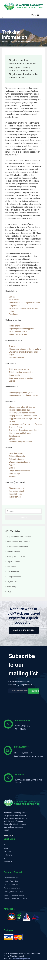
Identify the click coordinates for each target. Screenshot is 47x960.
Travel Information (11, 885)
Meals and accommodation (17, 547)
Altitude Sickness (13, 552)
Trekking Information (11, 878)
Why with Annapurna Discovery (19, 537)
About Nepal (11, 567)
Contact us (8, 862)
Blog (5, 858)
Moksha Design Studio (21, 959)
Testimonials (8, 855)
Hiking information (14, 577)
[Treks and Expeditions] (23, 6)
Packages (7, 851)
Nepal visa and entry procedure (18, 542)
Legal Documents (13, 562)
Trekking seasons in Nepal (17, 557)
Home (6, 844)
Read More (8, 836)
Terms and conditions (12, 888)
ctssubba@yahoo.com (23, 753)
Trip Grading (11, 587)
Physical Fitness (13, 582)
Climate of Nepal (13, 572)
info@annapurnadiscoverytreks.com (28, 756)
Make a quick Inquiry (23, 630)
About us (7, 848)
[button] (33, 14)
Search (23, 517)
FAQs (9, 592)
